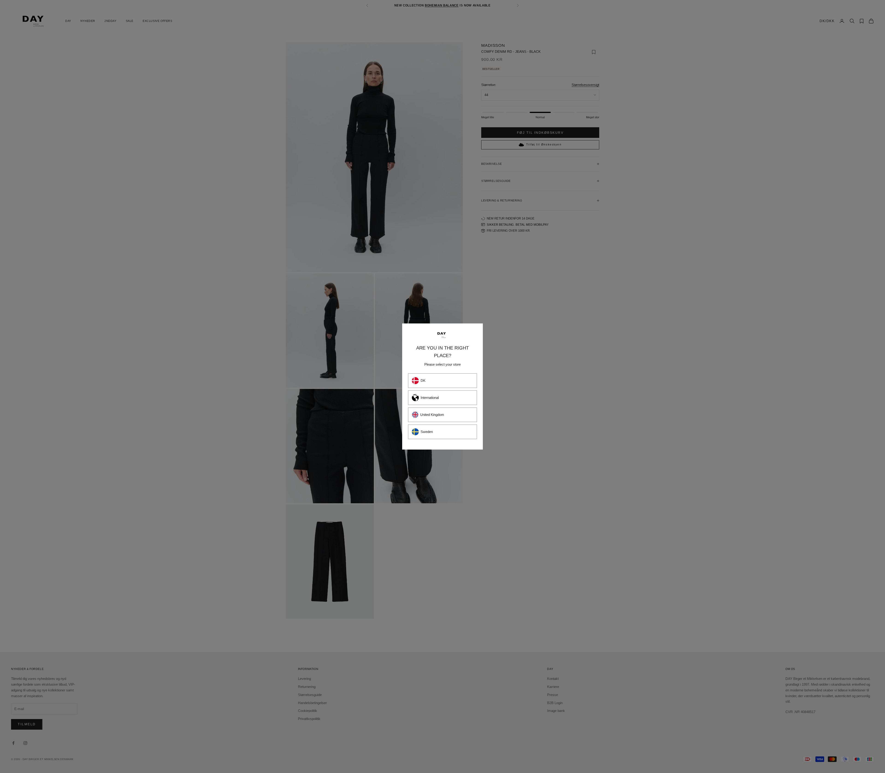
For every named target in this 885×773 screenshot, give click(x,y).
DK (423, 380)
